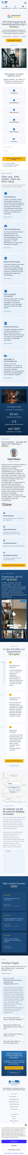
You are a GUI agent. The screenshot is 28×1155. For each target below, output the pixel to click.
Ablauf (14, 1118)
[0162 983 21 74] (15, 6)
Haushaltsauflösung (14, 102)
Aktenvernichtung (14, 131)
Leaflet (7, 801)
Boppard (19, 867)
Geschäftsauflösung (14, 122)
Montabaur (8, 863)
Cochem (20, 871)
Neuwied (19, 851)
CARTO (24, 801)
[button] (26, 1125)
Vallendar (8, 867)
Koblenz (8, 851)
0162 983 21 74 (15, 8)
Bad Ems (8, 859)
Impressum (21, 1153)
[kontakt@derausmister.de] (6, 6)
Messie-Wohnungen (14, 1101)
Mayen (19, 855)
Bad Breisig (8, 871)
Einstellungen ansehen (14, 1149)
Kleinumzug (14, 141)
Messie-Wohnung (14, 112)
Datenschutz (15, 1153)
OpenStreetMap (13, 801)
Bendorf (20, 863)
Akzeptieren (14, 1141)
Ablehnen (14, 1145)
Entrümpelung (14, 93)
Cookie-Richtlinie (8, 1153)
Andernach (8, 855)
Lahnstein (19, 859)
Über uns (14, 1116)
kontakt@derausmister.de (6, 8)
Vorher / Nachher (14, 1120)
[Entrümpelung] (5, 193)
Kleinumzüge (14, 1109)
